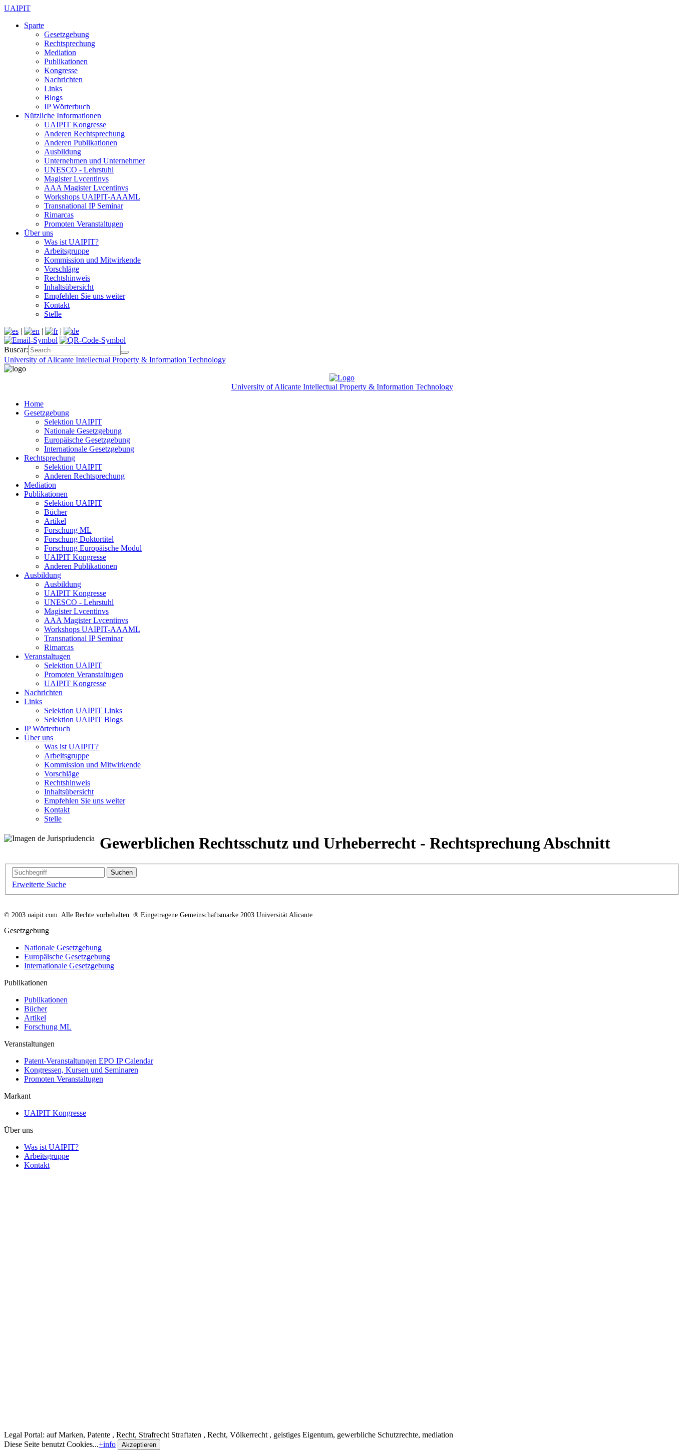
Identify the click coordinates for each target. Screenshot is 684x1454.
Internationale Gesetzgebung (89, 449)
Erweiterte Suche (39, 884)
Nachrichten (63, 79)
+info (107, 1444)
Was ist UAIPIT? (71, 242)
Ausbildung (62, 151)
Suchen (122, 872)
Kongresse (61, 70)
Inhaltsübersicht (69, 287)
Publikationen (66, 61)
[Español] (11, 331)
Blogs (53, 97)
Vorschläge (61, 269)
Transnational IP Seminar (83, 205)
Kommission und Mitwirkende (92, 260)
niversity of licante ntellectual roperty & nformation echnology (115, 359)
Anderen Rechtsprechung (84, 133)
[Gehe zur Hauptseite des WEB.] (342, 377)
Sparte (34, 25)
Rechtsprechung (69, 43)
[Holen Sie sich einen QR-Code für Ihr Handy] (93, 340)
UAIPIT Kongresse (75, 124)
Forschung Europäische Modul (93, 548)
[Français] (51, 331)
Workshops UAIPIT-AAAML (92, 196)
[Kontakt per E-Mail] (31, 340)
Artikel (55, 521)
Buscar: (16, 349)
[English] (32, 331)
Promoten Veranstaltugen (83, 224)
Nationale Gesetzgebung (83, 431)
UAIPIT (17, 8)
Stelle (53, 314)
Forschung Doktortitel (79, 539)
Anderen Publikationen (80, 142)
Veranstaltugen (47, 656)
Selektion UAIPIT (73, 422)
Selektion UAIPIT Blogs (83, 719)
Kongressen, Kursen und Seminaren (81, 1070)
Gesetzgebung (66, 34)
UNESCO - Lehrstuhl (79, 169)
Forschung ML (68, 530)
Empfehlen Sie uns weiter (84, 296)
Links (53, 88)
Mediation (60, 52)
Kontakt (57, 305)
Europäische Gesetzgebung (87, 440)
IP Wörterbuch (67, 106)
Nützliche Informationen (62, 115)
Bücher (55, 512)
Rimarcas (59, 215)
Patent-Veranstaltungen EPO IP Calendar (88, 1061)
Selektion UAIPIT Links (83, 710)
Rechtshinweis (67, 278)
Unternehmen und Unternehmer (94, 160)
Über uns (38, 233)
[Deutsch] (71, 331)
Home (34, 403)
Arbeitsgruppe (66, 251)
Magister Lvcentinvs (76, 178)
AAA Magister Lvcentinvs (86, 187)
